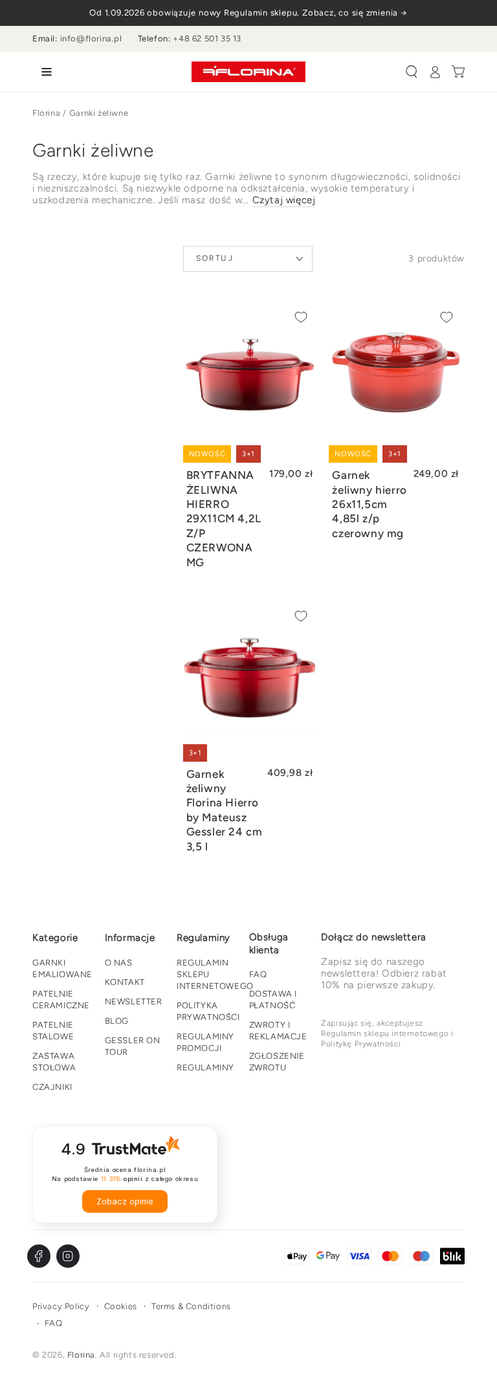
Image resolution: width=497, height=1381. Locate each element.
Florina (46, 113)
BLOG (117, 1021)
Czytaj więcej (284, 200)
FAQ (258, 974)
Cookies (120, 1306)
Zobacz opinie (124, 1201)
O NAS (119, 962)
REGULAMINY (205, 1067)
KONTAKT (125, 982)
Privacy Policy (60, 1306)
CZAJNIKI (52, 1087)
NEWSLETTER (133, 1001)
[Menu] (44, 72)
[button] (411, 72)
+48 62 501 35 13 (207, 38)
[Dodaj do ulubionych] (300, 317)
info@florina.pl (91, 38)
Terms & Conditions (191, 1306)
